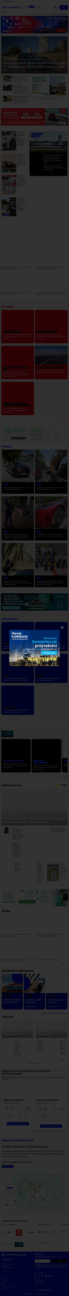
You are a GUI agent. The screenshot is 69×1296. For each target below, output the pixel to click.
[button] (62, 628)
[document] (34, 648)
